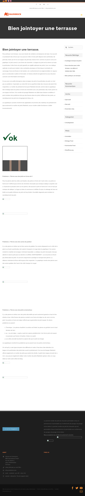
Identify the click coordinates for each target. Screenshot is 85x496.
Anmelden (68, 136)
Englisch (11, 1)
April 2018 (68, 99)
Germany (4, 1)
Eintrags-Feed (69, 141)
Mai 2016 (67, 104)
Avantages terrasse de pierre (73, 61)
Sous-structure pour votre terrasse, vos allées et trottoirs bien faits (72, 68)
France (8, 1)
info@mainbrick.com (50, 8)
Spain (6, 1)
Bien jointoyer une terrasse (73, 75)
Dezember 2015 (69, 109)
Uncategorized (69, 122)
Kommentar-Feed (70, 145)
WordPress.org (69, 150)
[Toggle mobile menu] (82, 15)
